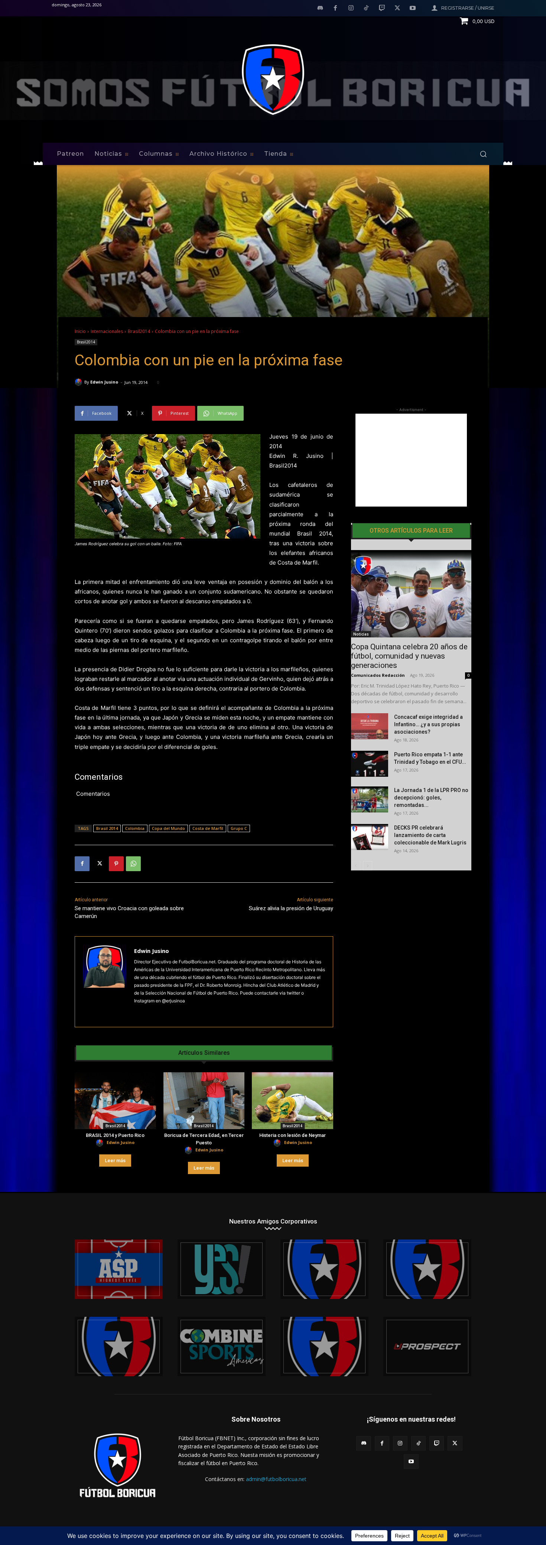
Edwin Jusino (104, 382)
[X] (397, 8)
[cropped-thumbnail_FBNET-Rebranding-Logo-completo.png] (427, 1269)
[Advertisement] (411, 460)
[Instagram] (351, 8)
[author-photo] (100, 1143)
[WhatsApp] (133, 863)
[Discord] (320, 8)
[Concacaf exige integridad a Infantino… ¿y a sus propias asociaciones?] (369, 726)
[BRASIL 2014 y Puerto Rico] (115, 1100)
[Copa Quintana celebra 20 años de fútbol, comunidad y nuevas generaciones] (411, 593)
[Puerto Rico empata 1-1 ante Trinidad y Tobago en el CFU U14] (369, 764)
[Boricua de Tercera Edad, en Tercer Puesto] (204, 1100)
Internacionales (107, 331)
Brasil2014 (139, 331)
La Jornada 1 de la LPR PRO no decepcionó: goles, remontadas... (431, 797)
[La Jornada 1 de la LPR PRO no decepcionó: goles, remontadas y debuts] (369, 799)
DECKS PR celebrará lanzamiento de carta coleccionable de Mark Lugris (430, 835)
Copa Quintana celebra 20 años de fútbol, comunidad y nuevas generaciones (409, 656)
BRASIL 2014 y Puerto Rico (115, 1135)
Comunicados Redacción (378, 675)
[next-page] (367, 865)
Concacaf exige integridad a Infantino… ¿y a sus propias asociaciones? (428, 724)
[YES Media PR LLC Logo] (222, 1269)
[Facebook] (335, 8)
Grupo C (239, 828)
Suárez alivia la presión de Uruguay (291, 908)
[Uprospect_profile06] (427, 1346)
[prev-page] (355, 865)
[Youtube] (412, 8)
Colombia (134, 828)
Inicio (80, 331)
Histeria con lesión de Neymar (292, 1135)
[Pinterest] (116, 863)
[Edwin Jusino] (79, 382)
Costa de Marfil (207, 828)
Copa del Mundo (168, 828)
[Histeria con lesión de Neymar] (292, 1100)
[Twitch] (382, 8)
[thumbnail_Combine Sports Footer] (222, 1346)
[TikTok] (366, 8)
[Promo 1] (119, 1269)
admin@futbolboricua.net (276, 1479)
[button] (483, 154)
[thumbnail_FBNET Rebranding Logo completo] (324, 1269)
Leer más (115, 1160)
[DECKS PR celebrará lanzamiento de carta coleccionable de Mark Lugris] (369, 837)
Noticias (361, 634)
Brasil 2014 (107, 828)
